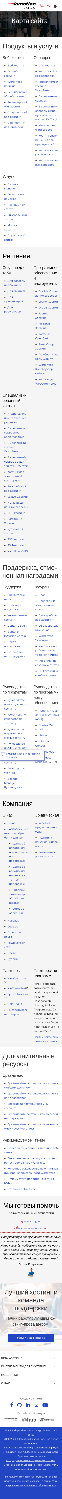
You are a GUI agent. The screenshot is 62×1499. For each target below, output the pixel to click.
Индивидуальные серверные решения (15, 418)
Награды (13, 920)
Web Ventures (16, 978)
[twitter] (36, 1405)
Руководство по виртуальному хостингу (16, 704)
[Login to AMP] (48, 5)
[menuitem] (42, 5)
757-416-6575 (32, 1222)
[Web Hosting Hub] (29, 1419)
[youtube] (45, 1405)
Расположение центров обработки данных (16, 833)
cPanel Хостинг (49, 301)
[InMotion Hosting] (11, 1419)
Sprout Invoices (17, 994)
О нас (11, 823)
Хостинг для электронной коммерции (14, 476)
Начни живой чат (30, 1228)
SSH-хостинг (16, 545)
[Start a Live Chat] (42, 5)
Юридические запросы (31, 1456)
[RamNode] (47, 1419)
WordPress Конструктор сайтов (44, 369)
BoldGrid (13, 1004)
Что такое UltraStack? (22, 1189)
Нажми (12, 953)
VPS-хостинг (47, 65)
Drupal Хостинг (49, 307)
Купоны (12, 959)
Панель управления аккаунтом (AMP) (47, 715)
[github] (19, 1405)
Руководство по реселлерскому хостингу (14, 733)
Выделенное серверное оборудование (14, 432)
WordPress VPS (17, 551)
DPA (21, 1451)
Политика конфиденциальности (47, 842)
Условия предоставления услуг (46, 827)
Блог (42, 594)
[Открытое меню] (4, 5)
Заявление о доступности (42, 1451)
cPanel (43, 735)
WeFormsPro (16, 988)
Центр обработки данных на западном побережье (18, 852)
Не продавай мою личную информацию (30, 1460)
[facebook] (11, 1405)
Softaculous (46, 751)
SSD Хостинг (16, 539)
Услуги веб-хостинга (31, 1338)
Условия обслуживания (17, 1447)
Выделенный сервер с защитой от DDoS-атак (16, 462)
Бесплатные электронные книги (45, 605)
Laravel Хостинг (17, 496)
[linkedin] (28, 1405)
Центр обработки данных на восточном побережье (18, 875)
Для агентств (16, 291)
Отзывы (13, 926)
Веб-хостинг (16, 65)
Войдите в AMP (17, 625)
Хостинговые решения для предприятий (46, 140)
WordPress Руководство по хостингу (15, 719)
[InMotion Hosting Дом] (22, 5)
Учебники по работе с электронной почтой (46, 650)
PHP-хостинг (16, 512)
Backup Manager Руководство (13, 783)
